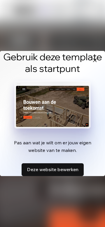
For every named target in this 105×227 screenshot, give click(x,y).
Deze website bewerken (52, 169)
